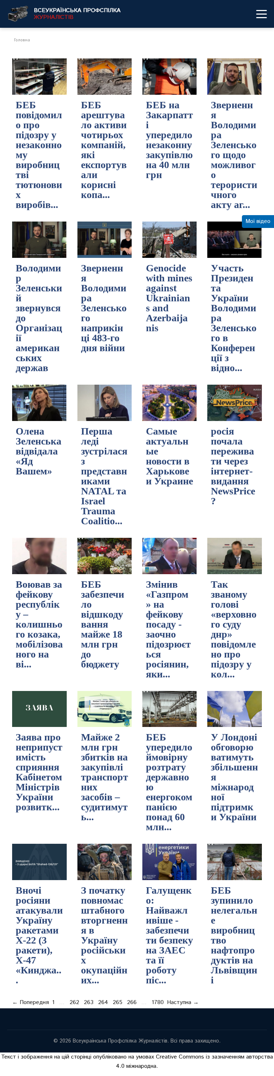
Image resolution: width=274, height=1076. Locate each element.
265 (117, 1002)
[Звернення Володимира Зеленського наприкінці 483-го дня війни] (104, 240)
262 (74, 1002)
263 (88, 1002)
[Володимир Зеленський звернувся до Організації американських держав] (39, 240)
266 (132, 1002)
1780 (158, 1002)
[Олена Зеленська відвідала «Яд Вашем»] (39, 403)
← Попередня (30, 1002)
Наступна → (183, 1002)
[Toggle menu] (261, 14)
